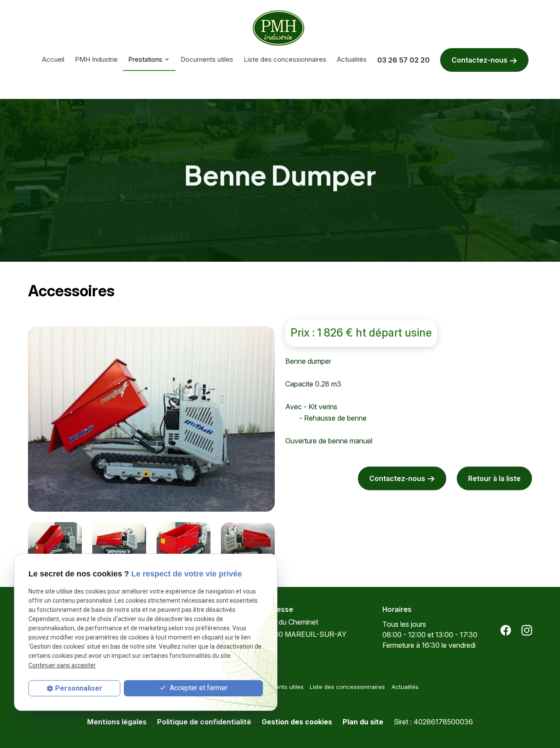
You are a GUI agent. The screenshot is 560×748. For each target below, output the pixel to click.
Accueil (53, 59)
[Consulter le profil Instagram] (527, 630)
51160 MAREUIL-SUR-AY (305, 628)
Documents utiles (207, 59)
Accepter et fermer (198, 688)
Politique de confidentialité (204, 721)
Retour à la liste (494, 478)
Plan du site (363, 721)
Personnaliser (78, 688)
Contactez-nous (480, 60)
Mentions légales (117, 721)
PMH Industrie (96, 59)
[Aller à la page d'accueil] (280, 28)
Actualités (352, 59)
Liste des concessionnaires (285, 59)
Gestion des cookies (297, 721)
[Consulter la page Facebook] (505, 630)
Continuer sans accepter (62, 664)
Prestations (145, 59)
